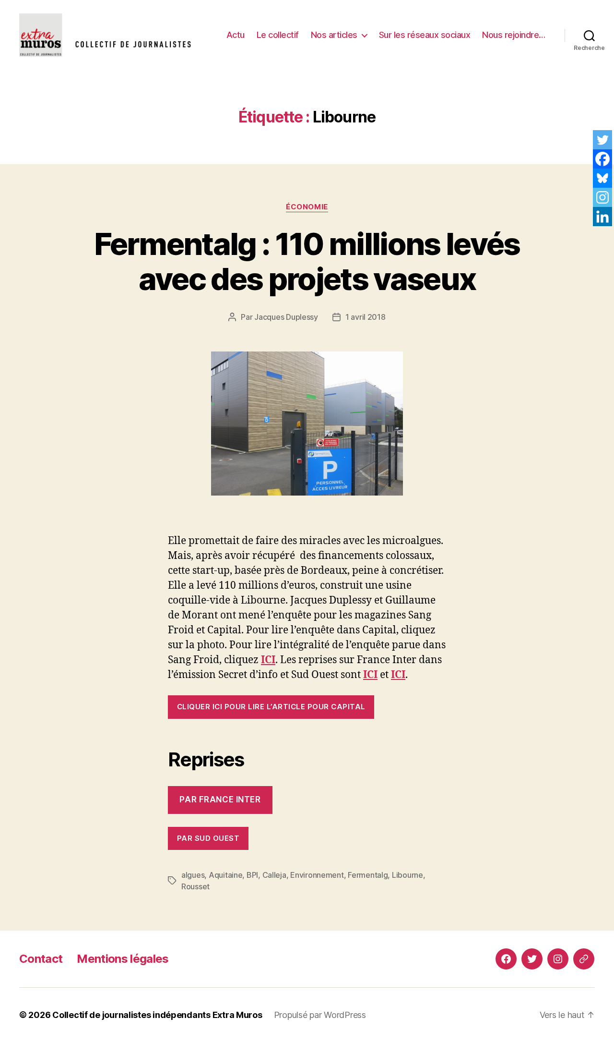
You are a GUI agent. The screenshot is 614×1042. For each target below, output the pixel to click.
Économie (307, 207)
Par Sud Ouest (208, 838)
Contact (40, 959)
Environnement (317, 875)
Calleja (274, 875)
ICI (370, 674)
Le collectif (278, 35)
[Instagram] (602, 197)
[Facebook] (602, 159)
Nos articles (334, 35)
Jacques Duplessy (286, 317)
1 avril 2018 (365, 317)
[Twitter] (602, 139)
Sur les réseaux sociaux (425, 35)
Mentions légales (122, 959)
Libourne (407, 875)
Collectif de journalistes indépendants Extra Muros (157, 1015)
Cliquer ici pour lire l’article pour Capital (271, 706)
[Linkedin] (602, 216)
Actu (235, 35)
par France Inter (219, 799)
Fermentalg (368, 875)
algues (192, 875)
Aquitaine (226, 875)
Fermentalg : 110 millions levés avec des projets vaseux (307, 261)
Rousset (195, 886)
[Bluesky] (602, 178)
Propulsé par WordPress (320, 1015)
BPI (252, 875)
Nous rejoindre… (513, 35)
